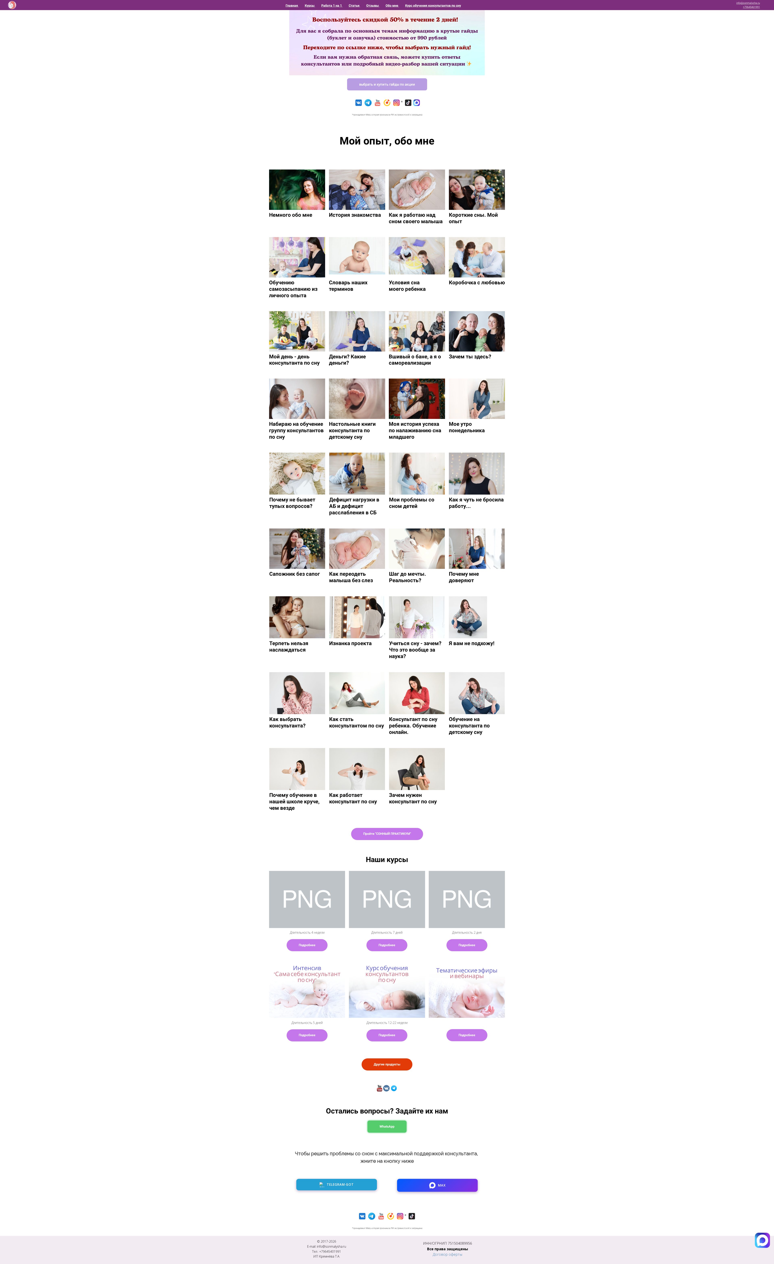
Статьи (354, 5)
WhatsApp (387, 1126)
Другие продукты (387, 1064)
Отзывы (373, 5)
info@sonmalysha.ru (748, 2)
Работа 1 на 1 (332, 5)
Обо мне (392, 5)
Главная (292, 5)
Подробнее (307, 945)
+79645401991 (751, 6)
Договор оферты (447, 1254)
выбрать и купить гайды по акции (387, 84)
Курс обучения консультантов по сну (433, 5)
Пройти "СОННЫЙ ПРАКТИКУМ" (387, 834)
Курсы (310, 5)
